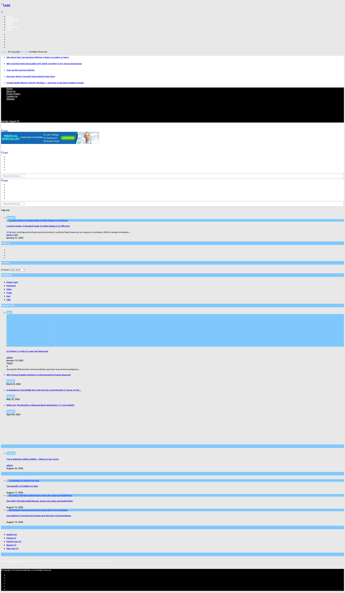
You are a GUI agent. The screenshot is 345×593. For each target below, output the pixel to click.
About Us (10, 91)
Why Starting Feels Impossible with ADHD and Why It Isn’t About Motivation (44, 64)
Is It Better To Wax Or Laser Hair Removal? (27, 351)
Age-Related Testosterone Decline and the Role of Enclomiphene (38, 516)
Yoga (8, 30)
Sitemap (10, 99)
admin (9, 357)
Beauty (9, 17)
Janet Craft (12, 234)
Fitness (10, 22)
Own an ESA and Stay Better (20, 70)
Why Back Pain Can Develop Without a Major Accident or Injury (37, 57)
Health (9, 24)
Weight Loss (12, 27)
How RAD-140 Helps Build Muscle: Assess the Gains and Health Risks (39, 501)
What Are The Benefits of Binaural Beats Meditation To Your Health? (40, 405)
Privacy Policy (13, 94)
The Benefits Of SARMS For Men (22, 486)
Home (9, 89)
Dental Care (12, 19)
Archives (5, 269)
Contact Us (12, 96)
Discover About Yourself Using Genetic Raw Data (30, 76)
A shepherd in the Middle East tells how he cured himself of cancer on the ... (44, 390)
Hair (9, 312)
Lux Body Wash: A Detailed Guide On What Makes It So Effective (38, 226)
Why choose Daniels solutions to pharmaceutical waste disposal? (38, 375)
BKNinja (24, 51)
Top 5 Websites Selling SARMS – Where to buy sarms (32, 459)
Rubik (4, 51)
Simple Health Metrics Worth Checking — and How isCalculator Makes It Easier (45, 83)
